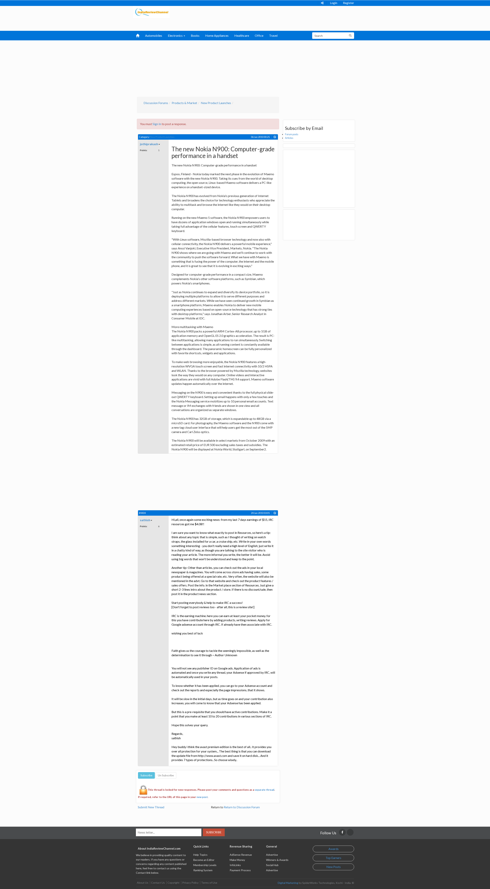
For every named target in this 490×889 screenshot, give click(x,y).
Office (259, 35)
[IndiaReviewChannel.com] (151, 11)
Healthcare (241, 35)
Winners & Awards (277, 859)
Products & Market (184, 103)
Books (195, 35)
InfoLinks (235, 865)
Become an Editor (203, 859)
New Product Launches (216, 103)
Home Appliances (217, 35)
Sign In (157, 124)
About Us (142, 882)
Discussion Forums (156, 103)
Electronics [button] (175, 35)
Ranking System (202, 870)
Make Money (237, 859)
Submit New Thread (151, 807)
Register (348, 3)
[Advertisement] (245, 68)
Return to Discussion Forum (242, 807)
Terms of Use (209, 882)
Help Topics (200, 854)
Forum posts (291, 134)
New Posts (333, 867)
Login (333, 3)
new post (202, 797)
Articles (289, 137)
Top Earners (333, 858)
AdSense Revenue (241, 854)
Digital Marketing (288, 882)
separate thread (264, 789)
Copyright (173, 882)
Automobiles (153, 35)
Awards (333, 849)
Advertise (272, 854)
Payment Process (240, 870)
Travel (273, 35)
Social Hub (272, 865)
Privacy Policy (190, 882)
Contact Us (158, 882)
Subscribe (213, 832)
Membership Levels (204, 865)
